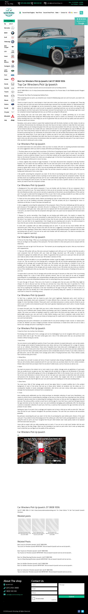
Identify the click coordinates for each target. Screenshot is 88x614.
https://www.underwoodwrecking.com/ (44, 90)
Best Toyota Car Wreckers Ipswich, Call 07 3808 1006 (33, 551)
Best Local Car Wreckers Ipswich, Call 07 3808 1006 (32, 544)
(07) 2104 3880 (12, 588)
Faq (8, 4)
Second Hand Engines (28, 12)
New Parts (39, 12)
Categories (8, 21)
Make (57, 12)
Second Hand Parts (48, 12)
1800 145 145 (11, 591)
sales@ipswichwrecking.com (14, 594)
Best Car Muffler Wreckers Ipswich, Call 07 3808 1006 (33, 563)
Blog (11, 4)
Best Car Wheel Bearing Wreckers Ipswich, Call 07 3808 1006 (35, 557)
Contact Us (64, 12)
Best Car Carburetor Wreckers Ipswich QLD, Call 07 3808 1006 (35, 570)
